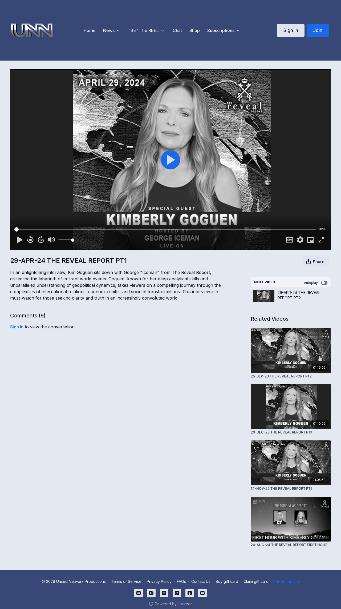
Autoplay (311, 283)
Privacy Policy (159, 581)
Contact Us (200, 581)
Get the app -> (286, 581)
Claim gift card (256, 581)
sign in (16, 326)
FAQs (181, 581)
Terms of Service (126, 581)
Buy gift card (227, 581)
